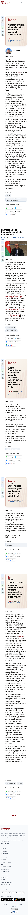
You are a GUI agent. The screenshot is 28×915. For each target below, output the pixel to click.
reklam (8, 195)
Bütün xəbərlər (16, 52)
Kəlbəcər (20, 783)
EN (11, 912)
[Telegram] (16, 892)
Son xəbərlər (4, 851)
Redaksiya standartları (6, 866)
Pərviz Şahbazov (11, 327)
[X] (9, 892)
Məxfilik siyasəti (5, 879)
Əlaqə (2, 864)
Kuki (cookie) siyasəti (6, 884)
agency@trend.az (5, 843)
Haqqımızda (4, 859)
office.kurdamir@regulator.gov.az (15, 309)
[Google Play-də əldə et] (19, 899)
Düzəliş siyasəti (5, 869)
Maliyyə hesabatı (5, 871)
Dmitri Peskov (15, 449)
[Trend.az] (5, 2)
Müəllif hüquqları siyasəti (7, 882)
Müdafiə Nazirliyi (11, 783)
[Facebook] (6, 892)
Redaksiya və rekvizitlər (6, 862)
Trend (19, 72)
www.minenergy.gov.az (12, 315)
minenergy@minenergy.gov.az (14, 297)
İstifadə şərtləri (4, 877)
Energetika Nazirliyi (11, 330)
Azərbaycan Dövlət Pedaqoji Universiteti (13, 544)
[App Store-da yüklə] (7, 899)
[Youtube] (13, 892)
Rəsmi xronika (4, 853)
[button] (2, 17)
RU (17, 912)
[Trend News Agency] (5, 829)
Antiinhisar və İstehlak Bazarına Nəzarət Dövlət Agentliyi (14, 199)
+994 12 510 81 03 (5, 841)
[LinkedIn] (19, 892)
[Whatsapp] (2, 892)
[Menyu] (25, 2)
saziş (8, 449)
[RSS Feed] (23, 892)
